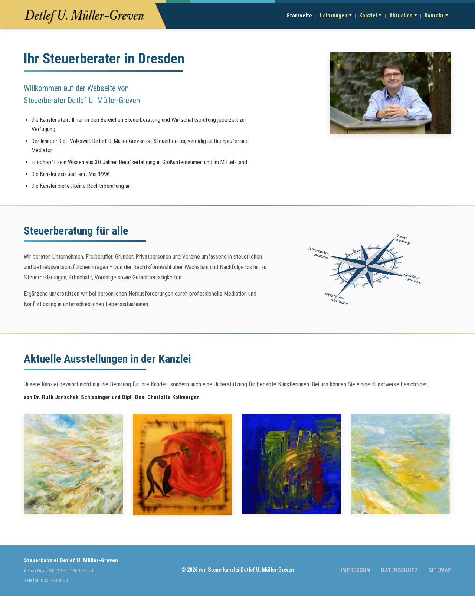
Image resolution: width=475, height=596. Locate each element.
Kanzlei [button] (368, 15)
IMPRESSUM (356, 570)
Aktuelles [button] (401, 15)
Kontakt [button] (434, 15)
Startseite (299, 15)
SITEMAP (440, 570)
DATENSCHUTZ (399, 570)
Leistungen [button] (333, 15)
